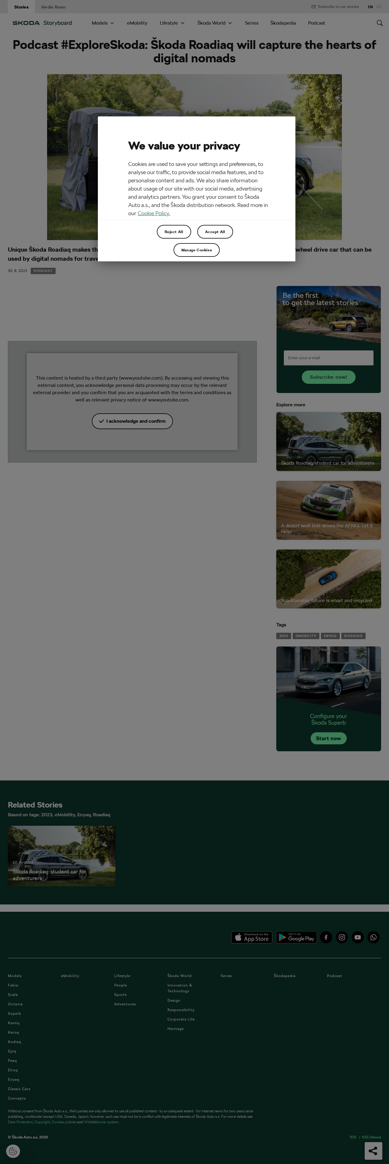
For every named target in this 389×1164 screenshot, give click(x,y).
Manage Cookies (196, 249)
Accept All (215, 231)
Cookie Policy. (154, 213)
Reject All (174, 231)
